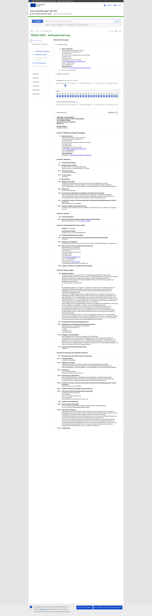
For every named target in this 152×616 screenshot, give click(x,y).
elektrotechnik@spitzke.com (73, 257)
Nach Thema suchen (82, 24)
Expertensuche (71, 24)
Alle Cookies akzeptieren (85, 607)
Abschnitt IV (36, 82)
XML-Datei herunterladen (42, 51)
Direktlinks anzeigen (41, 54)
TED (31, 31)
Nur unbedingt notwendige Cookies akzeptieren (107, 607)
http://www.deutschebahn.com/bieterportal (80, 67)
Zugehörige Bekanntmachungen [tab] (39, 44)
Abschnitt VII (36, 94)
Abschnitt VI (36, 90)
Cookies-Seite (43, 609)
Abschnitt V (36, 86)
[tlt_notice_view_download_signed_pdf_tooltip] (65, 85)
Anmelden (109, 5)
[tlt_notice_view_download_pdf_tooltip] (57, 96)
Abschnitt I (36, 74)
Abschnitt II (36, 78)
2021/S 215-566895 (86, 221)
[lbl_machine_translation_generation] (76, 102)
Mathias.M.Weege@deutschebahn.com (75, 61)
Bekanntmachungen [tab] (36, 40)
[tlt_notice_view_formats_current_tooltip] (117, 112)
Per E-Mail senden (40, 63)
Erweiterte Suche (61, 24)
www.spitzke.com (75, 261)
